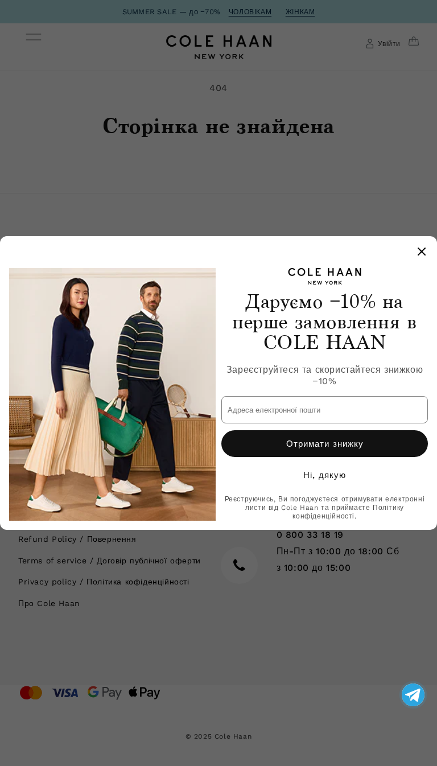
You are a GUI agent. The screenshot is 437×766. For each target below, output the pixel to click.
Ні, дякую (324, 475)
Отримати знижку (325, 444)
